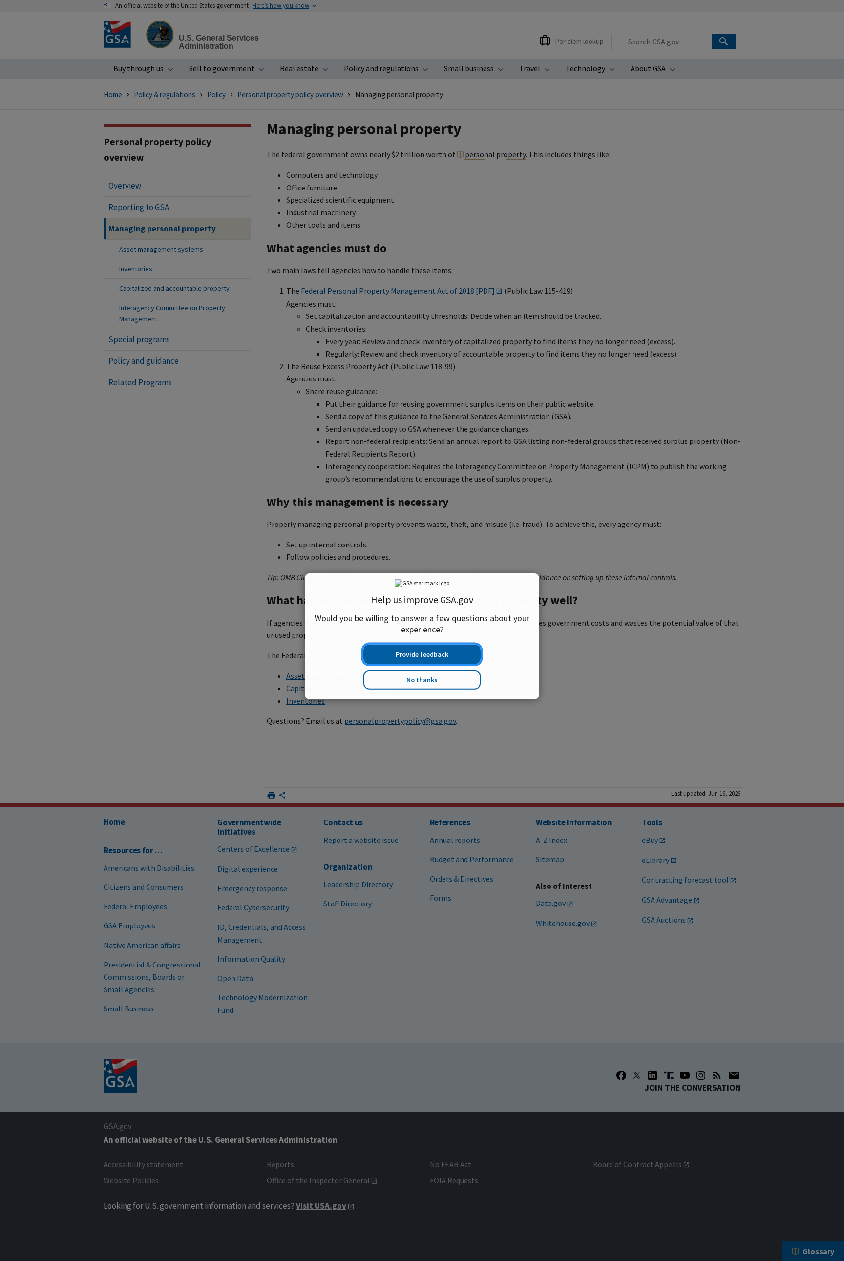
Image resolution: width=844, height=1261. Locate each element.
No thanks (422, 674)
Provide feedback (422, 648)
